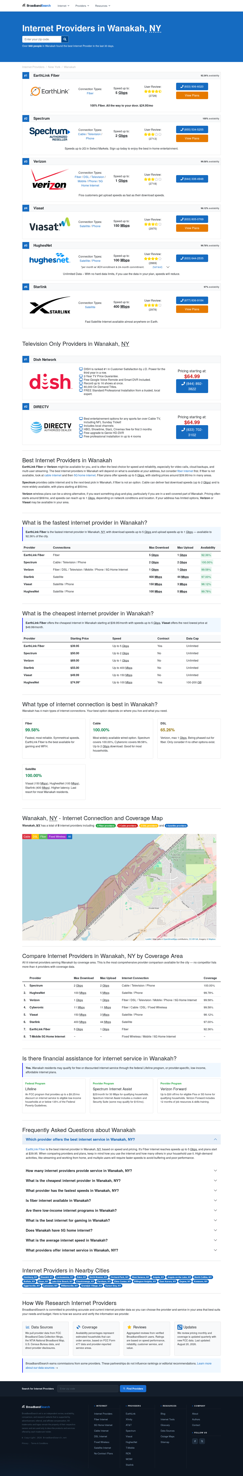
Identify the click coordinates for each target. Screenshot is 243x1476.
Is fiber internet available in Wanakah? (58, 1200)
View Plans (192, 95)
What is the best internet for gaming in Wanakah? (68, 1220)
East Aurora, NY (168, 1281)
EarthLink (131, 1413)
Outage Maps (168, 1436)
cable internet (52, 475)
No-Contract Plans (103, 1453)
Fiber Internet (101, 1419)
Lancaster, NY (50, 1285)
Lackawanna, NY (64, 1277)
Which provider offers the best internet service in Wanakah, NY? (80, 1139)
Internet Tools (168, 1419)
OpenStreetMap (170, 939)
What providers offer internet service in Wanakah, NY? (72, 1250)
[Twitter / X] (202, 1441)
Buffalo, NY (29, 1281)
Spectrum (30, 562)
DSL (86, 177)
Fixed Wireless (57, 836)
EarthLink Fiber (34, 555)
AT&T (129, 1425)
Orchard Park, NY (119, 1277)
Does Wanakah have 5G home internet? (59, 1230)
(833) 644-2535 (193, 258)
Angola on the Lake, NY (179, 1277)
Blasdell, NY (47, 1277)
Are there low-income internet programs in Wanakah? (71, 1210)
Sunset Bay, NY (113, 1285)
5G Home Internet (92, 183)
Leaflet (148, 939)
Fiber (90, 93)
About (195, 1413)
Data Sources (168, 1430)
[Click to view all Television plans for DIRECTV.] (51, 427)
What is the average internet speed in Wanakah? (67, 1240)
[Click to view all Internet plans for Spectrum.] (50, 134)
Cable (82, 134)
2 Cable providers (127, 825)
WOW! (129, 1459)
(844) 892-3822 (194, 386)
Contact (196, 1425)
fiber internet (185, 471)
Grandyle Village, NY (91, 1285)
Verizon (29, 569)
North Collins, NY (203, 1277)
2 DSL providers (149, 825)
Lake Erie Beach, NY (62, 1281)
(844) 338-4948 (193, 179)
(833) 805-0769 (193, 219)
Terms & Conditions (39, 1443)
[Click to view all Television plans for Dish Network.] (51, 381)
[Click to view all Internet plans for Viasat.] (50, 223)
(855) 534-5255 (193, 129)
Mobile (82, 181)
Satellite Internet (102, 1447)
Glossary (165, 1425)
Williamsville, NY (69, 1285)
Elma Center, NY (122, 1281)
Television (94, 134)
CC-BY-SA (193, 939)
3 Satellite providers (176, 825)
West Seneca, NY (140, 1277)
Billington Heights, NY (145, 1281)
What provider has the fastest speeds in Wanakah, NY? (72, 1190)
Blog (163, 1413)
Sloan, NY (43, 1281)
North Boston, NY (98, 1277)
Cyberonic (37, 1007)
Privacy (25, 1443)
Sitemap (165, 1442)
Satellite (85, 226)
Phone (90, 138)
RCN (128, 1453)
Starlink (29, 577)
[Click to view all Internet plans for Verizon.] (50, 179)
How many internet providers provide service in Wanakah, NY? (79, 1170)
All (69, 836)
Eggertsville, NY (32, 1285)
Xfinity (129, 1419)
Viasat (28, 584)
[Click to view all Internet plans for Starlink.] (50, 304)
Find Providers (135, 1388)
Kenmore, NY (200, 1281)
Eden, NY (81, 1277)
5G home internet (85, 475)
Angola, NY (158, 1277)
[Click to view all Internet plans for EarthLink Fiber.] (50, 91)
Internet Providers (103, 1413)
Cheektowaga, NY (85, 1281)
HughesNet (31, 591)
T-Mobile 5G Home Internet (47, 1036)
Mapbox (212, 939)
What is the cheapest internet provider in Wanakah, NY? (73, 1180)
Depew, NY (185, 1281)
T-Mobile (130, 1447)
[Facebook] (195, 1441)
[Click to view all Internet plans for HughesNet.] (50, 258)
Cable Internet (101, 1430)
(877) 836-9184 (193, 300)
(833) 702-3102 (194, 432)
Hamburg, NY (30, 1277)
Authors (196, 1419)
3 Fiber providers (105, 825)
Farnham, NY (104, 1281)
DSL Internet (100, 1436)
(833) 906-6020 (193, 86)
